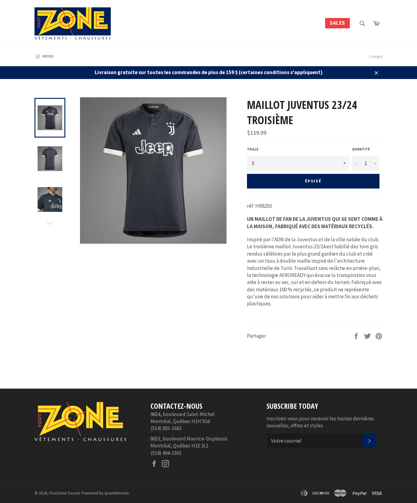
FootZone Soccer (64, 493)
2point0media (116, 493)
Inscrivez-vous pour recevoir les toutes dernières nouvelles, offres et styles (320, 422)
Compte (376, 56)
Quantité (361, 149)
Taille (253, 149)
